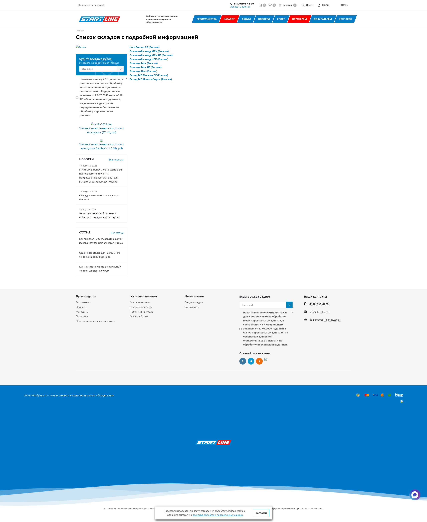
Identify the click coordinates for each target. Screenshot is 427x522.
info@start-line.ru (319, 312)
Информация (194, 296)
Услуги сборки (139, 316)
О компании (83, 302)
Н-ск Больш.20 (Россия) (144, 47)
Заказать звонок (240, 6)
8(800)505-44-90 (244, 3)
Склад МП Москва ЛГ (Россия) (148, 75)
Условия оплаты (140, 302)
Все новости (116, 159)
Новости (81, 307)
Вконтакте (242, 361)
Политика (82, 316)
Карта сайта (192, 307)
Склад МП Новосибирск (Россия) (150, 79)
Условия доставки (141, 307)
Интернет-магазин (143, 296)
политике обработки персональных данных (217, 514)
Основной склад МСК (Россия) (149, 51)
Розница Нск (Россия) (143, 71)
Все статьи (117, 232)
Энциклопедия (194, 302)
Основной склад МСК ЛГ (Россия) (150, 55)
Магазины (82, 311)
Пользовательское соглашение (95, 321)
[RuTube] (267, 361)
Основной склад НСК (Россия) (148, 59)
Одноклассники (259, 361)
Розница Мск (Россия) (143, 63)
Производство (86, 296)
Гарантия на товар (141, 311)
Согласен (261, 512)
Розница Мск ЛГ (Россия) (145, 67)
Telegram (251, 361)
